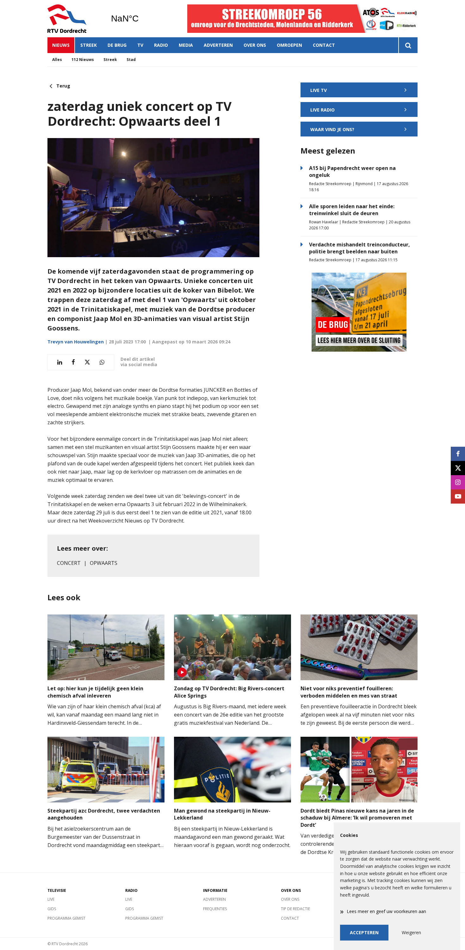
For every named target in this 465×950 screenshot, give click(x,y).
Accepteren (364, 932)
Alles (57, 59)
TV (140, 45)
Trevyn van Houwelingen (75, 342)
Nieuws (61, 45)
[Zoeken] (408, 45)
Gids (51, 908)
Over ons (255, 45)
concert (69, 563)
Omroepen (289, 45)
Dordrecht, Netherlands (141, 18)
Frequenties (215, 908)
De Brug (117, 45)
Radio (161, 45)
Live (50, 899)
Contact (324, 45)
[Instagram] (458, 482)
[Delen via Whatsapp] (102, 362)
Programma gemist (66, 918)
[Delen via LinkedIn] (60, 362)
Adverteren (218, 45)
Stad (131, 59)
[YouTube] (458, 496)
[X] (458, 468)
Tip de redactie (295, 908)
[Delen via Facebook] (73, 362)
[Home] (74, 18)
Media (186, 45)
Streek (88, 45)
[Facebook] (458, 454)
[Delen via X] (87, 362)
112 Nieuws (82, 59)
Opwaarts (103, 563)
